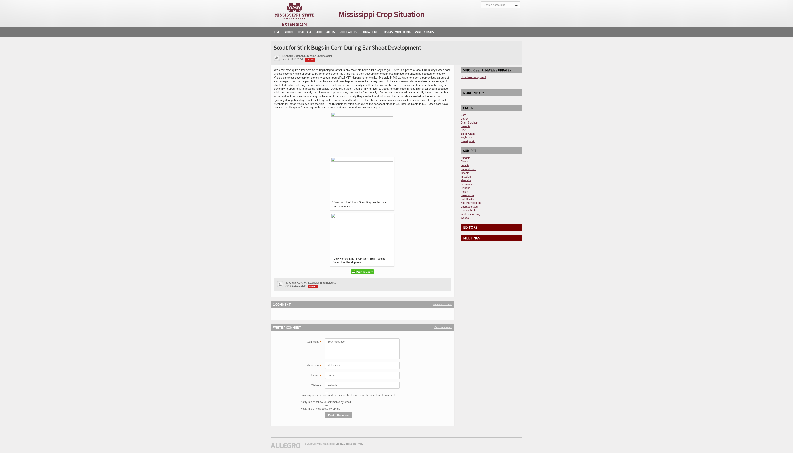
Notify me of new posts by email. (310, 408)
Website (316, 385)
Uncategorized (469, 206)
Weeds (465, 217)
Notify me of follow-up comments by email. (310, 402)
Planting (465, 187)
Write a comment (442, 304)
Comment (314, 342)
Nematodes (467, 184)
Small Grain (468, 133)
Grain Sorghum (469, 122)
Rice (463, 130)
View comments (443, 327)
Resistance (467, 195)
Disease (465, 161)
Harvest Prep (468, 169)
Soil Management (471, 202)
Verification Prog (470, 214)
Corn (463, 114)
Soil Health (467, 199)
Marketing (466, 180)
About (289, 32)
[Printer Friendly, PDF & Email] (362, 271)
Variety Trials (424, 32)
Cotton (464, 118)
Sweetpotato (468, 141)
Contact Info (370, 32)
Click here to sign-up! (473, 77)
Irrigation (466, 176)
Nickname (314, 366)
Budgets (465, 157)
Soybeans (466, 137)
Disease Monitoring (397, 32)
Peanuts (465, 126)
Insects (465, 172)
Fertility (465, 165)
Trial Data (304, 32)
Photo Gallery (325, 32)
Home (276, 32)
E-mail (316, 376)
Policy (464, 191)
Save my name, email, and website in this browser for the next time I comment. (310, 395)
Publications (348, 32)
